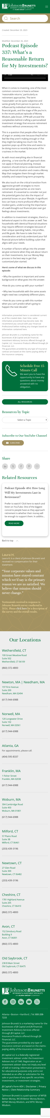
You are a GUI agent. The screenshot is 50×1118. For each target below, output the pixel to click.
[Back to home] (18, 6)
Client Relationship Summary (25, 1089)
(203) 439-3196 (10, 848)
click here (21, 608)
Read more (14, 523)
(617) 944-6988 (10, 699)
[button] (46, 6)
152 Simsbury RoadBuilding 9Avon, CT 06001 (11, 934)
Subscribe (15, 443)
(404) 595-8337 (10, 756)
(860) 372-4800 (10, 667)
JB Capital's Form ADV (13, 1086)
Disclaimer (31, 1086)
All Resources (25, 402)
